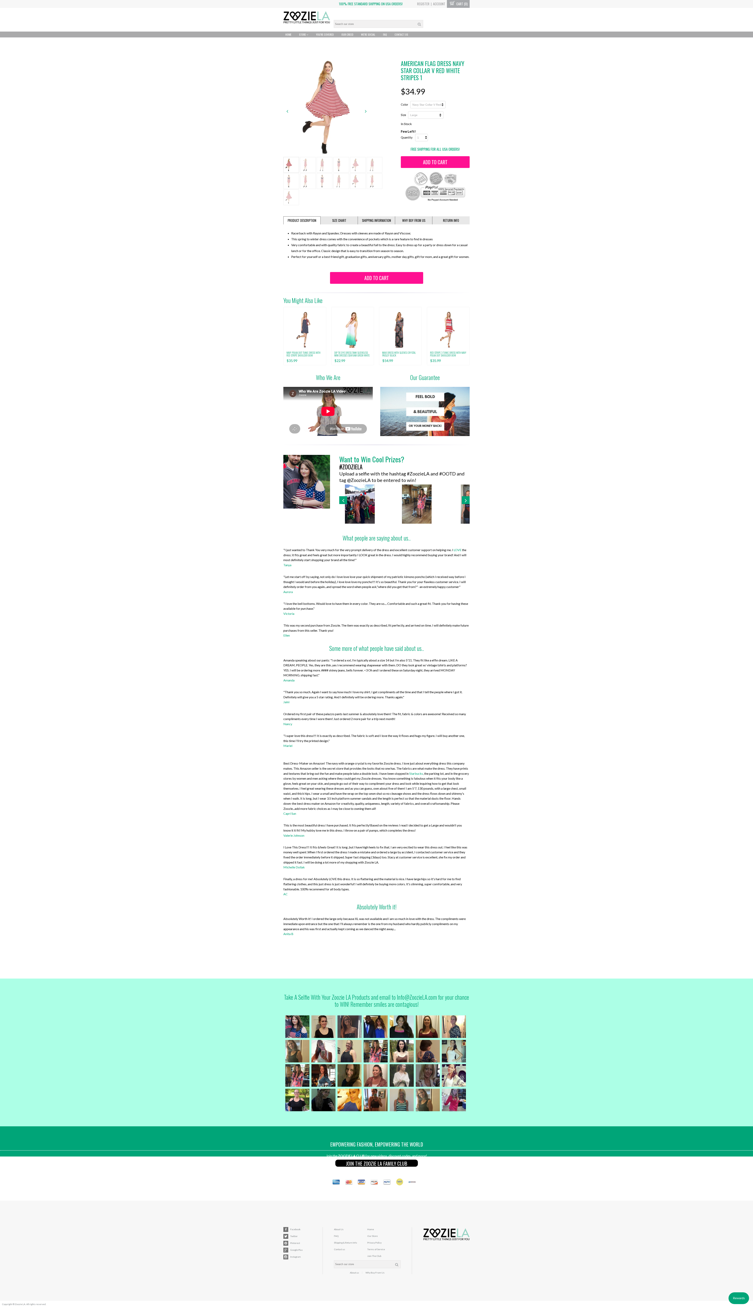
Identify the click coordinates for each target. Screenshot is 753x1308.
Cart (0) (461, 3)
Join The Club (374, 1255)
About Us (339, 1229)
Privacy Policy (374, 1242)
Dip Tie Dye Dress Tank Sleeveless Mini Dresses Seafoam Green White (352, 354)
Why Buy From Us (375, 1273)
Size (403, 115)
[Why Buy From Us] (425, 411)
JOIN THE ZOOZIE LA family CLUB (376, 1163)
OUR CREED (347, 34)
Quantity (407, 137)
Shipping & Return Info (345, 1242)
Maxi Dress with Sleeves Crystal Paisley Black (399, 354)
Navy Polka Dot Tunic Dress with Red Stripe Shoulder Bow (303, 354)
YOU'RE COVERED (325, 34)
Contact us (339, 1249)
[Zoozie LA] (306, 18)
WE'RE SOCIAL (368, 34)
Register (423, 3)
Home (288, 34)
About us (354, 1273)
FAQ (385, 34)
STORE (302, 34)
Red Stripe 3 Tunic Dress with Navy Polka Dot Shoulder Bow (448, 354)
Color (404, 104)
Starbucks (416, 773)
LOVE (457, 550)
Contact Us (401, 34)
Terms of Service (376, 1249)
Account (439, 3)
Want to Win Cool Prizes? (371, 459)
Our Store (372, 1236)
